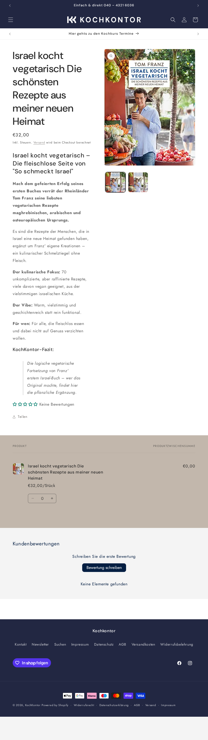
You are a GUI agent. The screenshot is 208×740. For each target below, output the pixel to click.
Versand (39, 142)
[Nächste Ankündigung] (198, 5)
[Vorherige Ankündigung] (9, 5)
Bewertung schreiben (104, 567)
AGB (122, 644)
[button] (10, 19)
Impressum (80, 644)
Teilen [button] (22, 416)
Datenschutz (104, 644)
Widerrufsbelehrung (176, 644)
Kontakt (20, 644)
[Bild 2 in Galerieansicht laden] (138, 182)
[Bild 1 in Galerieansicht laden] (115, 182)
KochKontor (33, 705)
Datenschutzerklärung (114, 705)
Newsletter (40, 644)
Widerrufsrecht (84, 705)
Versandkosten (143, 644)
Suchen (60, 644)
